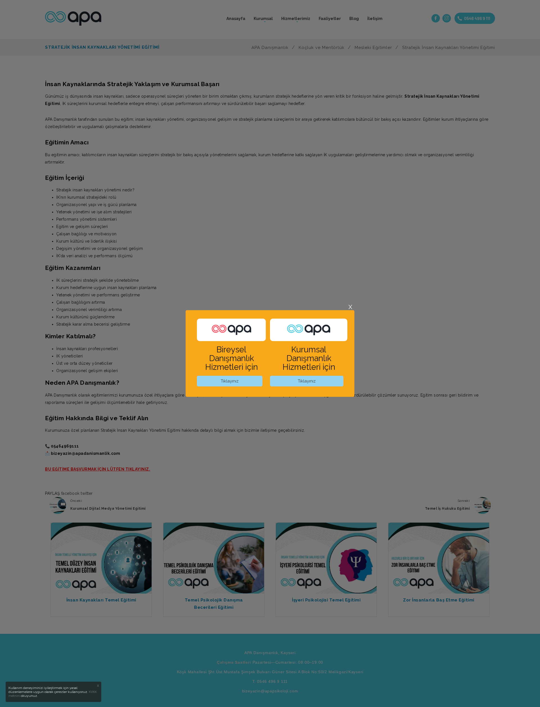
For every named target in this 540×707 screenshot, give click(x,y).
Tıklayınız (229, 381)
